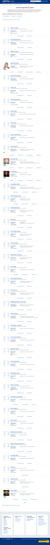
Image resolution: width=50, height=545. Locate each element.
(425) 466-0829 (13, 339)
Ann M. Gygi (13, 266)
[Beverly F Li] (6, 469)
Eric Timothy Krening (15, 231)
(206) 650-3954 (13, 304)
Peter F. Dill (13, 87)
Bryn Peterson (14, 171)
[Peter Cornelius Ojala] (6, 137)
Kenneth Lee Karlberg (16, 75)
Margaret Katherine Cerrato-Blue (18, 301)
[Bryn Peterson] (6, 174)
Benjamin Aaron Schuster (16, 432)
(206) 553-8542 (13, 470)
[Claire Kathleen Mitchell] (6, 280)
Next (25, 502)
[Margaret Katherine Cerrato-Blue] (6, 304)
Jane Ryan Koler (14, 159)
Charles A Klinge (14, 243)
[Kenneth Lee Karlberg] (6, 78)
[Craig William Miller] (6, 186)
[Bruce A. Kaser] (6, 422)
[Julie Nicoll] (6, 222)
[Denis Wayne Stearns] (6, 102)
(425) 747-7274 (13, 257)
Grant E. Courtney (15, 384)
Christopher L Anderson (16, 325)
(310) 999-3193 (13, 364)
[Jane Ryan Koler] (6, 161)
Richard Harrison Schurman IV (17, 443)
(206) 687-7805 (13, 351)
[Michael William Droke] (6, 198)
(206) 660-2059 (13, 387)
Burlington (5, 522)
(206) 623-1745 (13, 269)
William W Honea (14, 51)
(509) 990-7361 (13, 30)
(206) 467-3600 (13, 481)
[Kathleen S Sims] (6, 481)
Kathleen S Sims (14, 478)
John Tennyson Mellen (16, 337)
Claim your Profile (40, 521)
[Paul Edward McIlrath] (6, 42)
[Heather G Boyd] (6, 316)
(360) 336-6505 (13, 66)
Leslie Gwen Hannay (15, 207)
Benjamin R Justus (15, 348)
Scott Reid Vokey (14, 455)
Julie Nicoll (13, 219)
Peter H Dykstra (14, 408)
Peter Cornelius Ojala (15, 134)
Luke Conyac (13, 122)
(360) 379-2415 (13, 102)
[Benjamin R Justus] (6, 351)
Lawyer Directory (6, 4)
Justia (3, 4)
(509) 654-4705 (13, 42)
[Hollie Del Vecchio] (6, 65)
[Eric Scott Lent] (6, 292)
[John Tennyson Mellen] (6, 339)
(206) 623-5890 (13, 399)
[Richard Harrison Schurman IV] (6, 446)
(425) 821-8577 (13, 446)
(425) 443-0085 (13, 125)
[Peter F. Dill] (6, 90)
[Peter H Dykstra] (6, 411)
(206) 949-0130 (13, 411)
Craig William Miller (15, 184)
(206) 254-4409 (13, 375)
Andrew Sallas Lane (15, 373)
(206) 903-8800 (13, 198)
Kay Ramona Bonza (15, 361)
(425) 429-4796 (13, 187)
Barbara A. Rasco (14, 27)
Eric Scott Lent (14, 290)
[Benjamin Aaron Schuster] (6, 434)
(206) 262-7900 (13, 149)
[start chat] (47, 541)
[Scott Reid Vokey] (6, 458)
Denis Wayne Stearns (15, 99)
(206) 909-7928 (13, 423)
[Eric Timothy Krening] (6, 233)
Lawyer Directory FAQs (41, 520)
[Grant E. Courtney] (6, 387)
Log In (43, 1)
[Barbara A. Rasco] (6, 30)
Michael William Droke (16, 195)
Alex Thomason (14, 146)
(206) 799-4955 (13, 54)
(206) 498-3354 (13, 174)
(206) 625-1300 (13, 222)
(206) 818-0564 (13, 434)
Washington (14, 4)
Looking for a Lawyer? (42, 541)
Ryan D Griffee (14, 490)
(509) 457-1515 (13, 493)
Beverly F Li (13, 467)
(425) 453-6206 (13, 245)
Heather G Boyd (14, 313)
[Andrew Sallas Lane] (6, 375)
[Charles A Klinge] (6, 245)
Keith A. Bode (14, 111)
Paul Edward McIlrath (15, 39)
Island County (5, 533)
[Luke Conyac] (6, 125)
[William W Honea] (6, 54)
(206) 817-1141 (13, 210)
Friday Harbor (5, 523)
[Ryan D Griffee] (6, 493)
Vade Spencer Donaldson (16, 254)
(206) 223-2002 (13, 90)
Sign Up (46, 1)
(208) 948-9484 (13, 234)
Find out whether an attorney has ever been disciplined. (30, 519)
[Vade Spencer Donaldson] (6, 257)
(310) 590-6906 (13, 316)
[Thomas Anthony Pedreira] (6, 399)
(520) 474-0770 (13, 78)
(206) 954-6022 (13, 292)
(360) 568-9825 (13, 137)
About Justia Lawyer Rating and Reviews (42, 524)
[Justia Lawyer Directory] (5, 1)
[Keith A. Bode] (6, 113)
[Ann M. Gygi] (6, 269)
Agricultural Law (11, 4)
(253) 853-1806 (13, 161)
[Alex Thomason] (6, 149)
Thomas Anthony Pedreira (16, 396)
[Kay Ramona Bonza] (6, 364)
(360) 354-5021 (13, 113)
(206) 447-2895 (13, 281)
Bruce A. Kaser (14, 420)
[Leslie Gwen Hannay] (6, 210)
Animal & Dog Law (17, 518)
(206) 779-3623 (13, 328)
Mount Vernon (6, 524)
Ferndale (5, 525)
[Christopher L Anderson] (6, 327)
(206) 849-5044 (13, 458)
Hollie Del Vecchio (15, 63)
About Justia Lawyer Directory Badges (41, 519)
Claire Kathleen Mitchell (16, 278)
